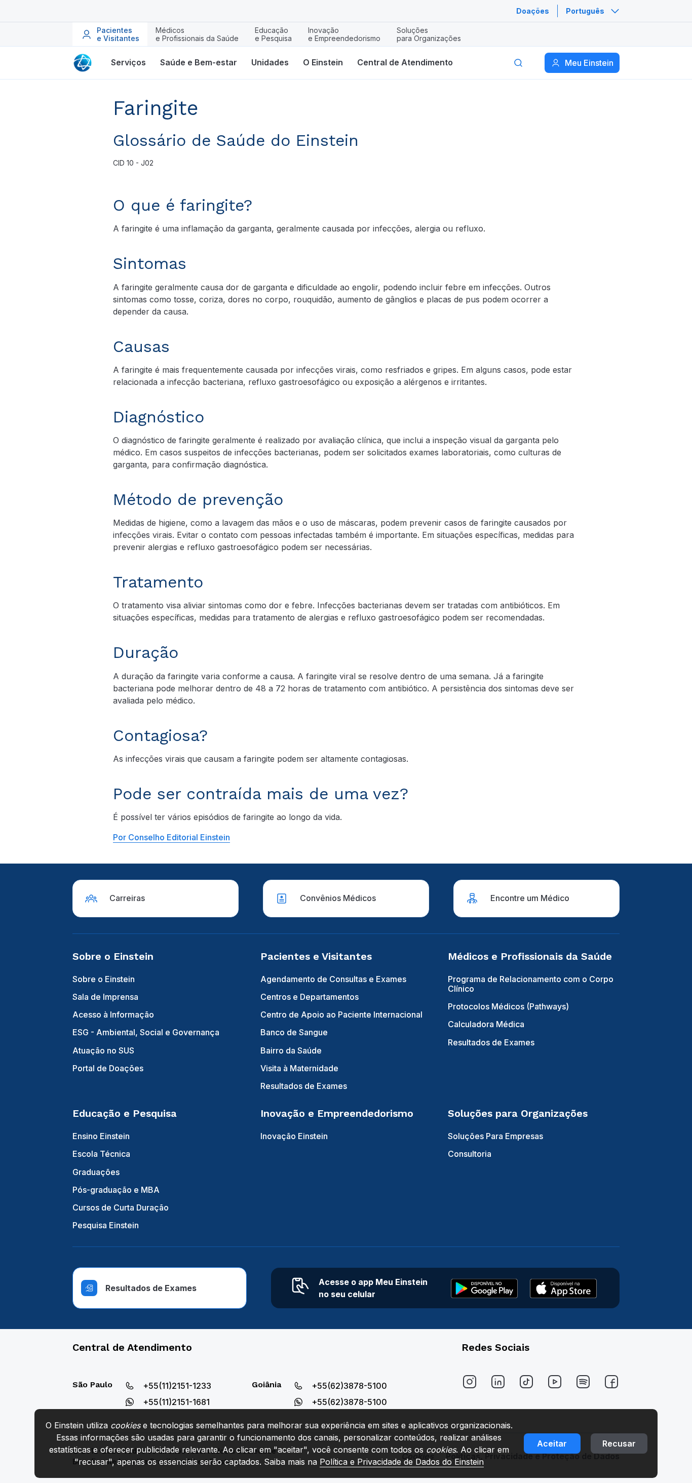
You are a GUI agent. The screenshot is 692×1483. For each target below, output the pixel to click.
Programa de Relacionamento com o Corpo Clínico (530, 984)
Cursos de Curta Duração (120, 1207)
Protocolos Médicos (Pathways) (508, 1006)
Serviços (128, 62)
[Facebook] (611, 1382)
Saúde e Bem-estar (198, 62)
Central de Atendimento (405, 62)
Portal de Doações (107, 1068)
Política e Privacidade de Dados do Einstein (402, 1462)
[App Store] (563, 1288)
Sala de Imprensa (105, 997)
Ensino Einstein (101, 1136)
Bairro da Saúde (291, 1050)
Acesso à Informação (113, 1014)
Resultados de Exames (303, 1086)
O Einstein (323, 62)
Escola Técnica (101, 1154)
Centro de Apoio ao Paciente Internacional (341, 1014)
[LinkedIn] (498, 1382)
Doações (532, 11)
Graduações (96, 1172)
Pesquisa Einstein (105, 1225)
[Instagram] (470, 1382)
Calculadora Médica (486, 1024)
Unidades (270, 62)
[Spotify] (583, 1382)
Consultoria (469, 1154)
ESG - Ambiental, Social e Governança (145, 1032)
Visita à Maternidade (299, 1068)
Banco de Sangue (294, 1032)
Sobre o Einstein (103, 979)
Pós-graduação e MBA (116, 1190)
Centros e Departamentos (309, 997)
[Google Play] (484, 1288)
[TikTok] (526, 1382)
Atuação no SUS (103, 1050)
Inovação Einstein (294, 1136)
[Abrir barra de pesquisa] (518, 63)
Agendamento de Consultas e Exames (333, 979)
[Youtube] (555, 1382)
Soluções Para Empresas (495, 1136)
